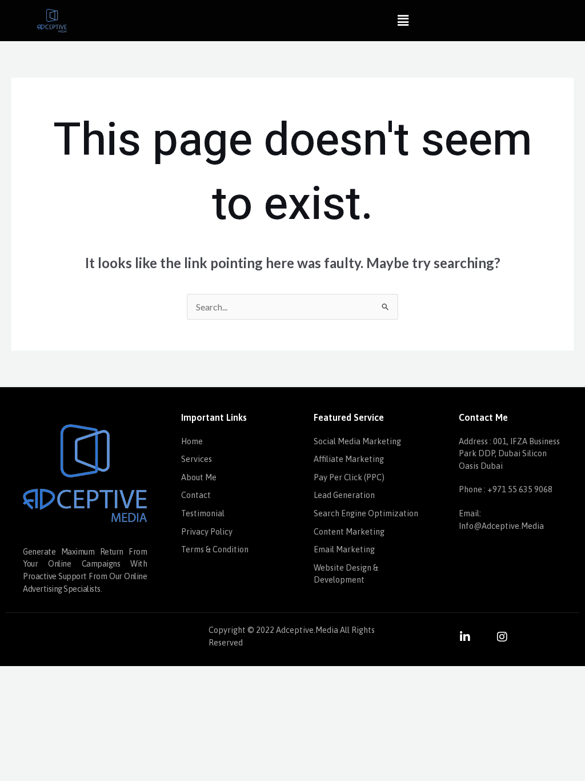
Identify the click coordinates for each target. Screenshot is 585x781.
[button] (402, 20)
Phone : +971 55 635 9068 (505, 489)
